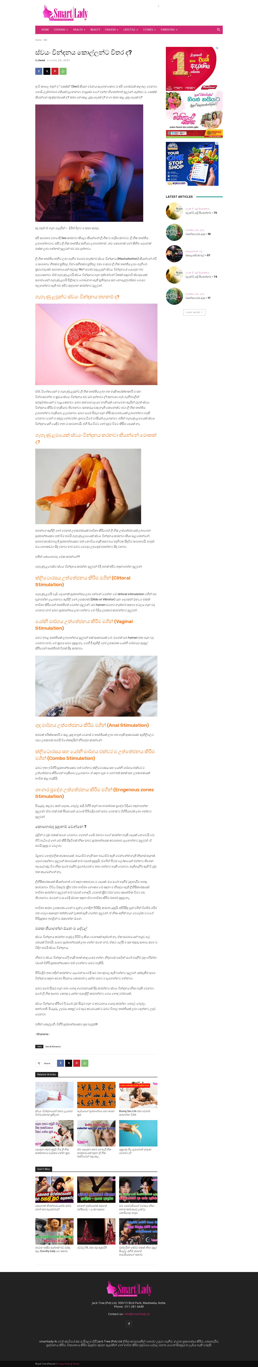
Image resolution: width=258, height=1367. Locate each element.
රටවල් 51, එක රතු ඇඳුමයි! (92, 1247)
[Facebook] (38, 71)
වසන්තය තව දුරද (195, 230)
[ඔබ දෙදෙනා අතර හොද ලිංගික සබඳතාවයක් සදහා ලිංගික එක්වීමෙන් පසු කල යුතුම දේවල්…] (96, 1133)
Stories (148, 30)
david (41, 60)
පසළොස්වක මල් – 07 (198, 255)
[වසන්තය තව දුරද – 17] (174, 296)
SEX (45, 39)
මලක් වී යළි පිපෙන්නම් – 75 (201, 212)
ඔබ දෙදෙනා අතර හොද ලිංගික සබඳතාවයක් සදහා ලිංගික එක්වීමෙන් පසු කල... (94, 1153)
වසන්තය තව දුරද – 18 (198, 234)
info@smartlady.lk (137, 1314)
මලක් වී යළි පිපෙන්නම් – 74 (201, 276)
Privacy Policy (64, 1363)
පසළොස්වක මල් (194, 251)
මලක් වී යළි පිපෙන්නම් (198, 209)
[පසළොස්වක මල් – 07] (174, 253)
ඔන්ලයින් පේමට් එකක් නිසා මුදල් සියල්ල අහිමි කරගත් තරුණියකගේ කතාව (138, 1251)
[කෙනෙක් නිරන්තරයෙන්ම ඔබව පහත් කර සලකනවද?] (54, 1189)
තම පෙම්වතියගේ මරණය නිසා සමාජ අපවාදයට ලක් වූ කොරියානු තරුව (136, 1209)
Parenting (168, 30)
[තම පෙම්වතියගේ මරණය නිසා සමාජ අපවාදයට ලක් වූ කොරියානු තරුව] (138, 1189)
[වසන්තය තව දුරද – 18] (174, 232)
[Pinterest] (54, 71)
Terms (76, 1363)
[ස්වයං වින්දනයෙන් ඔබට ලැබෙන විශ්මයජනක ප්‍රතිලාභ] (54, 1095)
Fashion (110, 30)
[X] (46, 71)
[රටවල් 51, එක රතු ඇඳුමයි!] (96, 1231)
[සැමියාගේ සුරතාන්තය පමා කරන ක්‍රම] (96, 1095)
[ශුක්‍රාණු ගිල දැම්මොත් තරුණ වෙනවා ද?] (138, 1133)
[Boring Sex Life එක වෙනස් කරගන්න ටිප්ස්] (138, 1095)
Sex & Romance (53, 1046)
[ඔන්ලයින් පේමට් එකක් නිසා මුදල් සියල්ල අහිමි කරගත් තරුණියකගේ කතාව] (138, 1231)
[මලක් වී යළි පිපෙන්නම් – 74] (174, 275)
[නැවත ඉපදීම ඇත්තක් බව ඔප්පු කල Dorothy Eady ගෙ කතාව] (54, 1231)
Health (78, 30)
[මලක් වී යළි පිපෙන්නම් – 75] (174, 211)
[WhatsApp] (63, 71)
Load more (193, 312)
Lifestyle (129, 30)
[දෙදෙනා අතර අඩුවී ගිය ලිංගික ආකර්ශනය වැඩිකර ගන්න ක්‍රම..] (54, 1133)
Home (45, 30)
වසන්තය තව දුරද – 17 (198, 298)
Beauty (95, 30)
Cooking (59, 30)
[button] (218, 30)
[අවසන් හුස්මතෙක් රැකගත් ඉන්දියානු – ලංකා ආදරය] (96, 1189)
